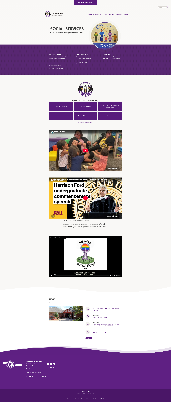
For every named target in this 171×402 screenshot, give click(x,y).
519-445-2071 (33, 375)
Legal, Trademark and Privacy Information (75, 398)
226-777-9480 (54, 65)
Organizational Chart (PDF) (85, 122)
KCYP (106, 14)
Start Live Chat (54, 63)
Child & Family (99, 14)
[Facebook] (48, 364)
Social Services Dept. (87, 2)
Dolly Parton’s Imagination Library (102, 332)
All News (89, 338)
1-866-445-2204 (82, 63)
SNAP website (50, 367)
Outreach (111, 14)
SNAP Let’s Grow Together (100, 317)
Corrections (119, 14)
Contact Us (105, 63)
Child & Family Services (85, 106)
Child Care (91, 14)
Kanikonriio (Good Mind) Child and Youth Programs (110, 106)
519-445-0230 (42, 376)
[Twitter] (51, 364)
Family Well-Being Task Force (85, 115)
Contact (126, 14)
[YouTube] (54, 364)
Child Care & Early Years (61, 106)
